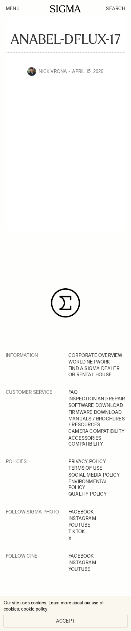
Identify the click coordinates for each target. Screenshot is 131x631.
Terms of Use (85, 468)
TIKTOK (76, 531)
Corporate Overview (95, 355)
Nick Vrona (53, 71)
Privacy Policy (87, 461)
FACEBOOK (81, 512)
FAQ (73, 392)
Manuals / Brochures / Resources (96, 421)
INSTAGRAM (82, 518)
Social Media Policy (94, 475)
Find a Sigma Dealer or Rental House (93, 371)
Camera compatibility (96, 431)
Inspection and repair (96, 398)
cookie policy (34, 609)
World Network (89, 362)
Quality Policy (87, 494)
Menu (13, 8)
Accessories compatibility (85, 441)
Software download (95, 405)
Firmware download (95, 412)
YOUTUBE (79, 525)
